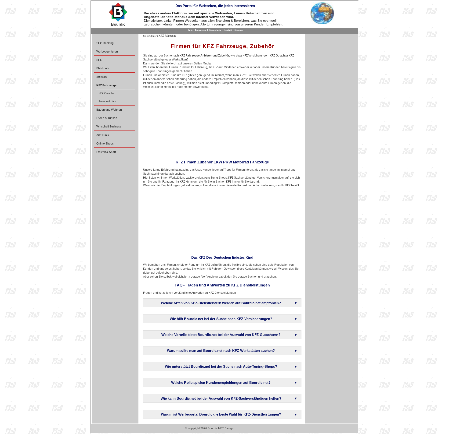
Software (102, 76)
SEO (99, 60)
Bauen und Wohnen (109, 109)
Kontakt (228, 30)
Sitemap (239, 30)
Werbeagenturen (107, 51)
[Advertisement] (222, 122)
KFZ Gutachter (107, 93)
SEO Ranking (105, 43)
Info (190, 30)
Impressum (200, 30)
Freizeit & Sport (106, 152)
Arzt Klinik (102, 135)
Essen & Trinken (106, 118)
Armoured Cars (107, 101)
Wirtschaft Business (108, 126)
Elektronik (102, 68)
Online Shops (105, 143)
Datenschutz (215, 30)
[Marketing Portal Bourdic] (118, 12)
